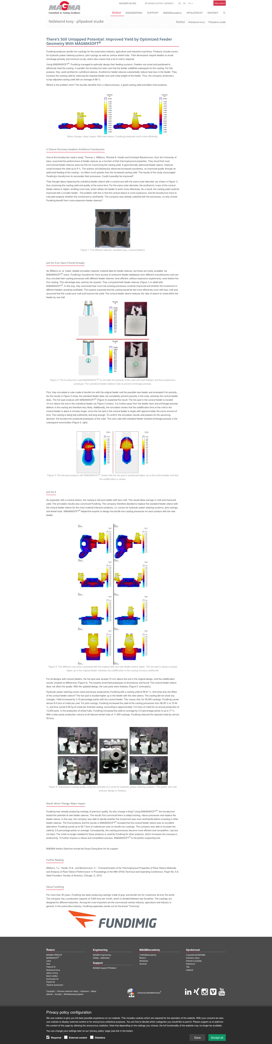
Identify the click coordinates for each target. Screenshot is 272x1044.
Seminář (143, 963)
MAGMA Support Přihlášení (104, 967)
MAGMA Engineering (102, 954)
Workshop (143, 960)
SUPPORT (153, 12)
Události (189, 970)
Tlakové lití (50, 966)
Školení (142, 957)
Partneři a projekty (194, 960)
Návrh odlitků (52, 975)
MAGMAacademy (172, 12)
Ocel (48, 963)
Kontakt (58, 994)
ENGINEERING (134, 12)
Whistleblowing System (74, 994)
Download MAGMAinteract (149, 992)
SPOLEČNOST (195, 12)
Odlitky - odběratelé (101, 957)
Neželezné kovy (196, 22)
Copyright (50, 991)
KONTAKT (212, 12)
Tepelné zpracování (54, 984)
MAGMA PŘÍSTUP (54, 954)
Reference (190, 963)
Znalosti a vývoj (192, 957)
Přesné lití (50, 981)
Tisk (188, 966)
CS (189, 3)
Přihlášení (219, 3)
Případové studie (217, 22)
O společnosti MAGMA (195, 954)
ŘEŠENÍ (116, 12)
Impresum (84, 991)
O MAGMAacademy (147, 954)
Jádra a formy (52, 973)
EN (184, 3)
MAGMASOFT (52, 957)
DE (179, 3)
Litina (48, 960)
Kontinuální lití (52, 978)
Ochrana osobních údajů (67, 991)
